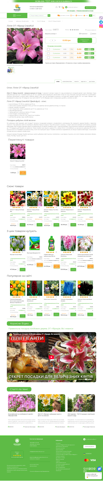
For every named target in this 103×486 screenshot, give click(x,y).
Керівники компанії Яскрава (63, 452)
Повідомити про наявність (23, 172)
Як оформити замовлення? (63, 469)
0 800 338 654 (36, 8)
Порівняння (84, 33)
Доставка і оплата (60, 457)
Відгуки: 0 (84, 81)
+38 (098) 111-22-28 (34, 442)
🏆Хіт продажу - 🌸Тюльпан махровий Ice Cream (80, 10)
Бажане (94, 33)
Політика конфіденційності (63, 464)
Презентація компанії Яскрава (63, 451)
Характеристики (67, 81)
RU (94, 15)
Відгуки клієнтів (60, 459)
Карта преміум (59, 449)
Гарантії (76, 81)
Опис (58, 81)
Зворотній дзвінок (90, 7)
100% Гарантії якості (61, 462)
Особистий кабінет (91, 439)
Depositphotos (45, 471)
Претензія (58, 470)
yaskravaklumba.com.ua (13, 468)
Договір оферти (60, 465)
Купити (22, 224)
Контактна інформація (36, 6)
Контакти (58, 443)
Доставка (92, 81)
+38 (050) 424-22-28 (35, 444)
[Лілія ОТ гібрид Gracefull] (25, 45)
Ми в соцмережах (60, 467)
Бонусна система (60, 448)
